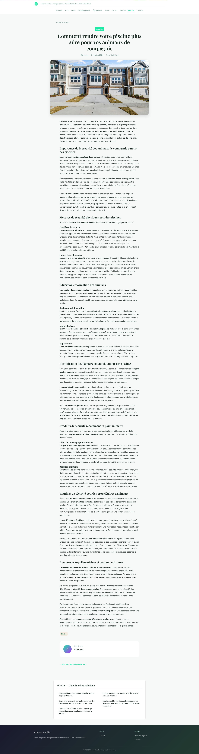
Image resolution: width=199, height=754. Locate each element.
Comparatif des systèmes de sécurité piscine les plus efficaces (76, 694)
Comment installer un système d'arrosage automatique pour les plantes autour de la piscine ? (75, 711)
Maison (123, 10)
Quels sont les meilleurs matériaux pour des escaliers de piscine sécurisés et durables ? (76, 702)
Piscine (131, 10)
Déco (73, 10)
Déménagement (84, 10)
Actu (66, 10)
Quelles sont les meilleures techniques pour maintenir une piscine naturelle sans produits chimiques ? (121, 703)
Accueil (59, 10)
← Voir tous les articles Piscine (72, 664)
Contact (137, 740)
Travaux (140, 10)
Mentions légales (141, 736)
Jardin (114, 10)
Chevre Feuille (42, 732)
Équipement (97, 10)
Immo (107, 10)
